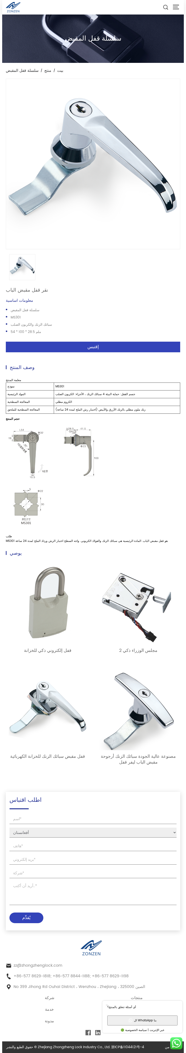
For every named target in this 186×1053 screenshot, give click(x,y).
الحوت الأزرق (154, 1047)
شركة (49, 998)
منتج (47, 70)
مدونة (49, 1021)
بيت (60, 70)
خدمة (49, 1009)
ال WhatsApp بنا (145, 1020)
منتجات (137, 998)
